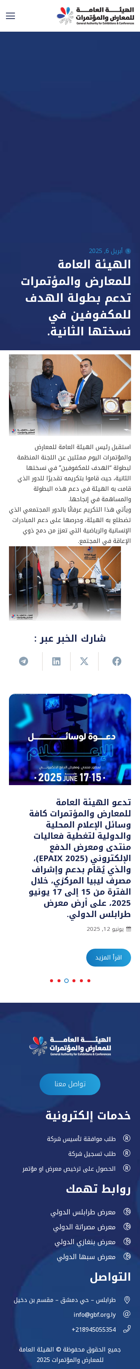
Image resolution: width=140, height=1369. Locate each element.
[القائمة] (10, 16)
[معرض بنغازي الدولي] (123, 1242)
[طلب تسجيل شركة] (123, 1154)
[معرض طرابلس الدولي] (123, 1212)
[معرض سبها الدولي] (123, 1257)
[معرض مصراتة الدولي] (123, 1227)
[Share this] (112, 661)
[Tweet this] (84, 661)
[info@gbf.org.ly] (123, 1315)
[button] (89, 980)
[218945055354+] (123, 1330)
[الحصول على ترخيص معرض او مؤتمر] (123, 1169)
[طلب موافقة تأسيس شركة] (123, 1139)
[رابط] (95, 16)
